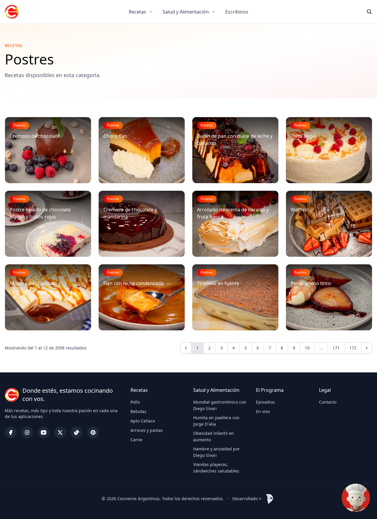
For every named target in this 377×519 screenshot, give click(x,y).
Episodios (265, 402)
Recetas (137, 12)
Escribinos (236, 12)
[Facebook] (10, 432)
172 (352, 348)
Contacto (327, 402)
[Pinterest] (93, 432)
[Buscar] (369, 12)
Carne (136, 439)
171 (336, 348)
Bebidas (138, 411)
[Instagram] (27, 432)
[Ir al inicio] (12, 12)
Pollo (135, 402)
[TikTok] (76, 432)
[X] (60, 432)
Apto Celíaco (142, 421)
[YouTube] (43, 432)
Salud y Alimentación (186, 12)
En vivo (263, 411)
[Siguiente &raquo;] (366, 348)
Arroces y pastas (146, 430)
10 (307, 348)
